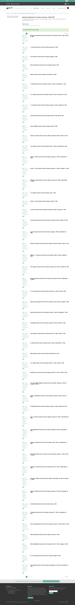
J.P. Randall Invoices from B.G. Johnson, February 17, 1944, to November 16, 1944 (48, 513)
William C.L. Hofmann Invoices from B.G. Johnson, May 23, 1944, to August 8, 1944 (48, 255)
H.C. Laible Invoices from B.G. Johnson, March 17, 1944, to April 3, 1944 (47, 363)
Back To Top (37, 600)
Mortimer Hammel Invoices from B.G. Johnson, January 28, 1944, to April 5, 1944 (49, 243)
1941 (27, 25)
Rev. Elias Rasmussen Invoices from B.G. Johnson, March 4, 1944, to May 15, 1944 (49, 524)
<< (23, 33)
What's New (48, 8)
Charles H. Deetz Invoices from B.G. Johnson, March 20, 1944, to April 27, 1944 (48, 135)
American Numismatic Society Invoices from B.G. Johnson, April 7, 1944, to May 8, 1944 (49, 36)
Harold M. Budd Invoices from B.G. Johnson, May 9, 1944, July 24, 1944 (47, 115)
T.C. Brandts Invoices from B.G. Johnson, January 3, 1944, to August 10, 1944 (48, 105)
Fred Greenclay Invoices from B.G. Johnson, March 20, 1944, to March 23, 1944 (49, 220)
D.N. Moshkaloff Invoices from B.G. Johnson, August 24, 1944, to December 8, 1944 (48, 430)
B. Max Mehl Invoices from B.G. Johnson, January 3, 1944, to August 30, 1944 (48, 406)
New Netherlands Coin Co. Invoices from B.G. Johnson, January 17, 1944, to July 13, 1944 (49, 454)
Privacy (62, 601)
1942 (29, 25)
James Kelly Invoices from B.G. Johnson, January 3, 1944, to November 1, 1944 (48, 312)
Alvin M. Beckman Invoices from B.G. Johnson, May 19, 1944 (44, 65)
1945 (35, 25)
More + (54, 8)
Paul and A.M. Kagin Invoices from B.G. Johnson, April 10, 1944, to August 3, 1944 (49, 301)
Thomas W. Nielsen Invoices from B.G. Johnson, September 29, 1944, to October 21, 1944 (49, 479)
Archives (15, 13)
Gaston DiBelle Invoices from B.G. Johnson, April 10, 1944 (43, 126)
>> (31, 33)
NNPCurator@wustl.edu (12, 587)
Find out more (30, 597)
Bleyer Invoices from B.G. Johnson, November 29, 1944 (43, 74)
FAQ (10, 0)
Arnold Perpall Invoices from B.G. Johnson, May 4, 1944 (43, 504)
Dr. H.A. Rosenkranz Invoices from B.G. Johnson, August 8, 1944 (45, 555)
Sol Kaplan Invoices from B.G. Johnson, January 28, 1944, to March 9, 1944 (47, 323)
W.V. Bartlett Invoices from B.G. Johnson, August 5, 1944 (43, 56)
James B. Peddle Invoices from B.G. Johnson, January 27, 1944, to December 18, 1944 (49, 492)
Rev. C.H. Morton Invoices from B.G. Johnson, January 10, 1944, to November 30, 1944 (49, 417)
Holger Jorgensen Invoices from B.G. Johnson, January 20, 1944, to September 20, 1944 (49, 279)
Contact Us (67, 601)
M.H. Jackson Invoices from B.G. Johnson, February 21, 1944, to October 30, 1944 (49, 266)
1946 (37, 25)
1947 (39, 25)
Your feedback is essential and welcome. (51, 581)
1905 (23, 25)
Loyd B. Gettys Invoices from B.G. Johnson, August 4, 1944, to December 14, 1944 (48, 232)
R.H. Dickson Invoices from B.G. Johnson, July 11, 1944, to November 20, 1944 (48, 146)
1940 (25, 25)
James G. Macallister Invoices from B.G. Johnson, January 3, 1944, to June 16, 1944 (48, 396)
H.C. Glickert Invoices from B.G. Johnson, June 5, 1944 (43, 192)
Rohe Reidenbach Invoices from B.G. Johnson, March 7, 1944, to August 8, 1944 (49, 544)
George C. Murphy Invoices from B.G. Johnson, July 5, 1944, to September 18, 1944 (48, 443)
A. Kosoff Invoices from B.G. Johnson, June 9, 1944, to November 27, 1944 (47, 343)
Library (42, 8)
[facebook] (67, 1)
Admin (7, 0)
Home (8, 13)
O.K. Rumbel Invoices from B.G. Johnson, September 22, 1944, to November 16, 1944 (49, 565)
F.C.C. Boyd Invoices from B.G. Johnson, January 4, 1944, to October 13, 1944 (48, 94)
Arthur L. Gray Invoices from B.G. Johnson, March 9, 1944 (43, 201)
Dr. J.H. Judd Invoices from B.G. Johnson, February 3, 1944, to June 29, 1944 (48, 291)
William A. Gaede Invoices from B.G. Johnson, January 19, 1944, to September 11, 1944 (48, 180)
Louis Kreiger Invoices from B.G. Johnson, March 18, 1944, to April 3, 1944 (47, 333)
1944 (33, 25)
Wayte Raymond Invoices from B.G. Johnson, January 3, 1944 (44, 534)
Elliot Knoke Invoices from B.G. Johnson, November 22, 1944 (44, 353)
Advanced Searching (61, 8)
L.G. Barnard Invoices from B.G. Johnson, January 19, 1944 (44, 47)
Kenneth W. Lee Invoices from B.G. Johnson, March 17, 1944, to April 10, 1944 (48, 372)
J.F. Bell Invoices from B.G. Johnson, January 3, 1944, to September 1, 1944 (48, 84)
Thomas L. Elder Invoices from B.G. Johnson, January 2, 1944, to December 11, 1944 (48, 157)
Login (13, 0)
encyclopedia (36, 8)
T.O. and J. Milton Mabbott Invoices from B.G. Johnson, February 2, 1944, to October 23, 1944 (48, 383)
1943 (31, 25)
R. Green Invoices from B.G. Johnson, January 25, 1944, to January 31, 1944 (48, 209)
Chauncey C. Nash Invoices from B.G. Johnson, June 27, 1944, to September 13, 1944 (49, 467)
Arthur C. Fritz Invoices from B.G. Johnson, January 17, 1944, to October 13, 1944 (49, 168)
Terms (59, 601)
